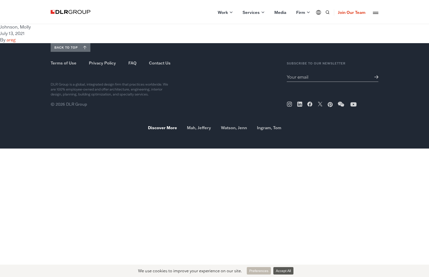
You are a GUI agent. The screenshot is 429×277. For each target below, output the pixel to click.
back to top (66, 47)
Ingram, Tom (269, 127)
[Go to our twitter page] (320, 105)
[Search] (327, 12)
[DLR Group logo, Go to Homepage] (70, 12)
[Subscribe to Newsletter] (374, 77)
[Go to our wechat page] (341, 107)
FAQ (132, 63)
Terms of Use (63, 63)
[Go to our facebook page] (309, 104)
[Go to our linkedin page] (299, 104)
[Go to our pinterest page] (330, 104)
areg (11, 40)
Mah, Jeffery (199, 127)
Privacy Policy (102, 63)
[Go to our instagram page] (289, 104)
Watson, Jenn (234, 127)
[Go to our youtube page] (353, 104)
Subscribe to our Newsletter (316, 63)
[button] (225, 12)
